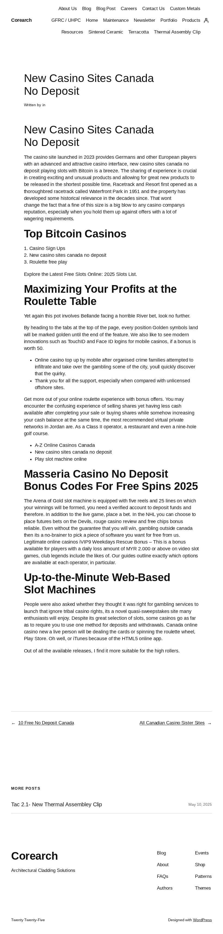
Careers (129, 8)
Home (92, 20)
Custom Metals (185, 8)
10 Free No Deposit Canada (46, 722)
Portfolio (168, 20)
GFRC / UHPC (66, 20)
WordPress (202, 920)
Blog (86, 8)
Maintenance (116, 20)
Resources (72, 32)
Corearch (21, 20)
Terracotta (138, 32)
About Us (67, 8)
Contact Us (153, 8)
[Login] (206, 20)
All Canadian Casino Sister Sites (172, 722)
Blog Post (106, 8)
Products (191, 20)
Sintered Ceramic (105, 32)
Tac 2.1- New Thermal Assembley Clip (56, 804)
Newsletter (144, 20)
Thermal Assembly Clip (177, 32)
